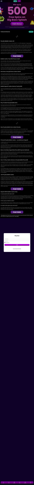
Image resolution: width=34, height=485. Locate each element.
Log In (17, 244)
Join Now (17, 247)
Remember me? (7, 242)
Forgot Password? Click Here (17, 248)
